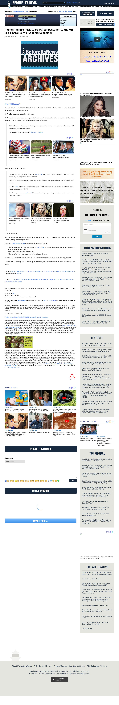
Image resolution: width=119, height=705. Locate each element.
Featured (15, 6)
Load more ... (40, 520)
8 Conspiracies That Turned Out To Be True (19, 219)
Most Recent (92, 6)
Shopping (100, 6)
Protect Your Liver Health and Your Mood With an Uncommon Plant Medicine (97, 610)
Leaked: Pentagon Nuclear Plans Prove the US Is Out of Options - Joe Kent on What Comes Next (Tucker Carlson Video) (96, 411)
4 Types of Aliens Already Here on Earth (95, 605)
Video (80, 6)
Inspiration (69, 6)
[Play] (97, 39)
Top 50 (85, 6)
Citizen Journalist (50, 300)
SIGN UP (88, 220)
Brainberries (12, 160)
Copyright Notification (76, 666)
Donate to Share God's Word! (97, 61)
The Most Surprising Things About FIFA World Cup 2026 (19, 156)
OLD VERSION (105, 13)
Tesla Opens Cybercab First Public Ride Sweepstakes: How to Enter (95, 623)
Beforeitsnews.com (20, 12)
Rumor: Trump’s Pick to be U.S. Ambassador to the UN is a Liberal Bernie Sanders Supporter (43, 271)
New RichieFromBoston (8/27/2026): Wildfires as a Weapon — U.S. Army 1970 (97, 460)
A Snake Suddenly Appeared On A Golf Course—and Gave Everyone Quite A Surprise (64, 410)
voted (16, 187)
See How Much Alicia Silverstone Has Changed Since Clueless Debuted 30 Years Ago (104, 442)
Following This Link (13, 367)
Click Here (22, 300)
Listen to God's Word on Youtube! (97, 57)
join (14, 293)
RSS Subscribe (93, 666)
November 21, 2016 (37, 132)
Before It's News (24, 2)
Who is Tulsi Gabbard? (12, 104)
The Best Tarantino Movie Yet (39, 432)
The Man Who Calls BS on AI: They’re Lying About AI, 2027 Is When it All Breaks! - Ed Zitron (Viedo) (96, 521)
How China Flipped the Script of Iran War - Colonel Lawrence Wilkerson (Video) (96, 508)
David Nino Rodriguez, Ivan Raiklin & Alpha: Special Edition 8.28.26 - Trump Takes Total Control (96, 474)
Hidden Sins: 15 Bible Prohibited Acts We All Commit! (61, 220)
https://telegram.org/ (105, 191)
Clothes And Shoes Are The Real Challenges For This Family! (96, 94)
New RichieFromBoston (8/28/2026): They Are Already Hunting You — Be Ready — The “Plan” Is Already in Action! (97, 279)
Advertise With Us (25, 666)
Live (75, 6)
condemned (28, 193)
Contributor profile (22, 23)
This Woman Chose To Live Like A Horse (40, 156)
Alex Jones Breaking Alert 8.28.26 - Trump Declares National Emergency (96, 286)
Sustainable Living (59, 6)
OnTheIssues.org (19, 243)
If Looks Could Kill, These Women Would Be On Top (96, 117)
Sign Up (111, 3)
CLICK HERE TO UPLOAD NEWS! (105, 24)
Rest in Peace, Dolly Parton (91, 579)
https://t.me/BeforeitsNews (90, 197)
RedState (19, 273)
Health (28, 6)
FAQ (35, 666)
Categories (108, 6)
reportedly (39, 174)
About (14, 666)
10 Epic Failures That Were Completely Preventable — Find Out (64, 434)
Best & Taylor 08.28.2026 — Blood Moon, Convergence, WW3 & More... (95, 369)
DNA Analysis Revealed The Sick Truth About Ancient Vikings (41, 220)
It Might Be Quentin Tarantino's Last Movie (61, 156)
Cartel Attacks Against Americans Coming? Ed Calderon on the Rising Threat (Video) (97, 356)
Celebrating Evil (87, 628)
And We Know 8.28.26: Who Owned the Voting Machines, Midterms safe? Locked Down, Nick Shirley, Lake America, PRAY (97, 261)
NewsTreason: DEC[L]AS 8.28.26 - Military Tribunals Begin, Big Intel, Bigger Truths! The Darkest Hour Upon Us (96, 293)
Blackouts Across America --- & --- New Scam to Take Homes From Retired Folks (96, 344)
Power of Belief (47, 6)
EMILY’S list (40, 247)
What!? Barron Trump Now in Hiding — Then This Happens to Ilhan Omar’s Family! (96, 322)
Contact (42, 666)
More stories (31, 23)
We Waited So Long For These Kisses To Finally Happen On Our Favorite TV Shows (15, 434)
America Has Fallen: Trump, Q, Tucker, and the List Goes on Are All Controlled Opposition (97, 309)
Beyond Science (36, 6)
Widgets (103, 666)
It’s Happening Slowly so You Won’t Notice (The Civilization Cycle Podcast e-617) (96, 584)
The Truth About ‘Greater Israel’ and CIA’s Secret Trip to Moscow (95, 514)
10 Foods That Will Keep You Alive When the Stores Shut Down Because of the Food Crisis (97, 573)
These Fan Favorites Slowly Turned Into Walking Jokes (14, 410)
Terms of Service (60, 666)
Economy (22, 6)
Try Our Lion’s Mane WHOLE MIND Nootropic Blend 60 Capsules (26, 317)
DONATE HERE (87, 14)
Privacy (49, 666)
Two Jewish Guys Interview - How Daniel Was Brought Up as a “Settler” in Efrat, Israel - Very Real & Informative (97, 591)
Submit (97, 237)
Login (106, 3)
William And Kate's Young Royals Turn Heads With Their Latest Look (39, 410)
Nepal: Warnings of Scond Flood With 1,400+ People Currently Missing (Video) (96, 363)
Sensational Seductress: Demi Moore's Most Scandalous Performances (96, 163)
